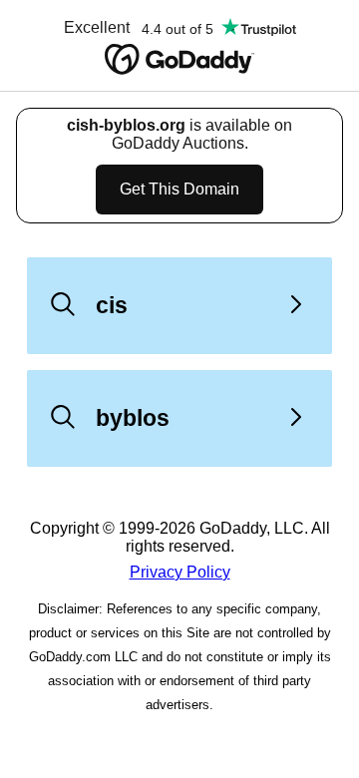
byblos (133, 418)
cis (112, 305)
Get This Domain (179, 189)
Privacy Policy (180, 572)
